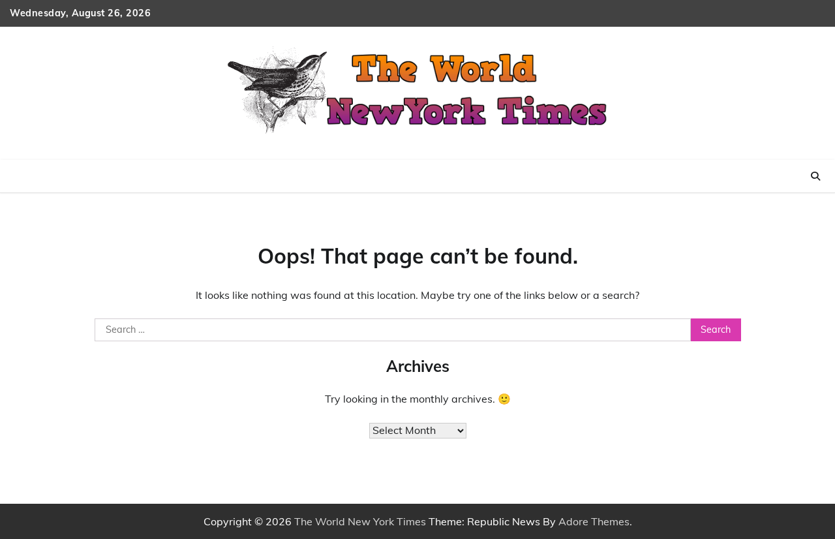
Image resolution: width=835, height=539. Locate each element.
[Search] (815, 176)
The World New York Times (360, 521)
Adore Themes (594, 521)
